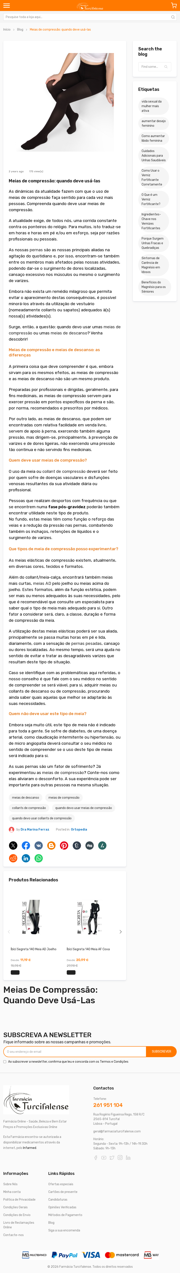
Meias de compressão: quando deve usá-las (54, 180)
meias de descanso (69, 333)
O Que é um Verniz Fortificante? (151, 199)
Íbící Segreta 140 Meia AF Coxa (88, 949)
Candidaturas (57, 1199)
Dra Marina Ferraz (35, 829)
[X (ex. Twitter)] (13, 845)
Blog (20, 29)
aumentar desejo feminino (154, 123)
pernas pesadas (86, 643)
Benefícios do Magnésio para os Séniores (154, 287)
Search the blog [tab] (150, 51)
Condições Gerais (15, 1207)
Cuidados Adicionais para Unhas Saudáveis (154, 155)
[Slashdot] (102, 845)
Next (120, 931)
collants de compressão (29, 808)
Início (7, 29)
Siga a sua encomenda (64, 1230)
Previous (8, 931)
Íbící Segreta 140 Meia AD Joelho (33, 949)
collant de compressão (64, 471)
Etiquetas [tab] (148, 89)
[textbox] (154, 66)
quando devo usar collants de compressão (42, 818)
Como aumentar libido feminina (153, 138)
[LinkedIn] (26, 858)
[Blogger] (51, 845)
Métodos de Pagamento (65, 1215)
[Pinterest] (64, 845)
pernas (36, 250)
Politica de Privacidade (19, 1199)
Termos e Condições (114, 1062)
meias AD (42, 583)
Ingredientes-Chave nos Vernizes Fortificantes (151, 221)
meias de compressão (63, 772)
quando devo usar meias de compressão (83, 808)
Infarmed (29, 1148)
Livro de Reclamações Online (18, 1225)
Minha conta (12, 1192)
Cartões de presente (62, 1192)
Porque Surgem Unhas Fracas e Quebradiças (153, 243)
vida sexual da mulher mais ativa (152, 106)
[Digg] (89, 845)
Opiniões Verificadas (62, 1207)
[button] (166, 67)
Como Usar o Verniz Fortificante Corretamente (152, 177)
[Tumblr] (77, 845)
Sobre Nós (10, 1184)
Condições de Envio (17, 1215)
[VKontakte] (38, 845)
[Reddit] (13, 858)
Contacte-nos (13, 1235)
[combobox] (90, 17)
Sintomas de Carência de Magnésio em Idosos (151, 265)
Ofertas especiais (60, 1184)
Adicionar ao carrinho (15, 972)
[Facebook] (26, 845)
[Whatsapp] (38, 858)
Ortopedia (79, 829)
